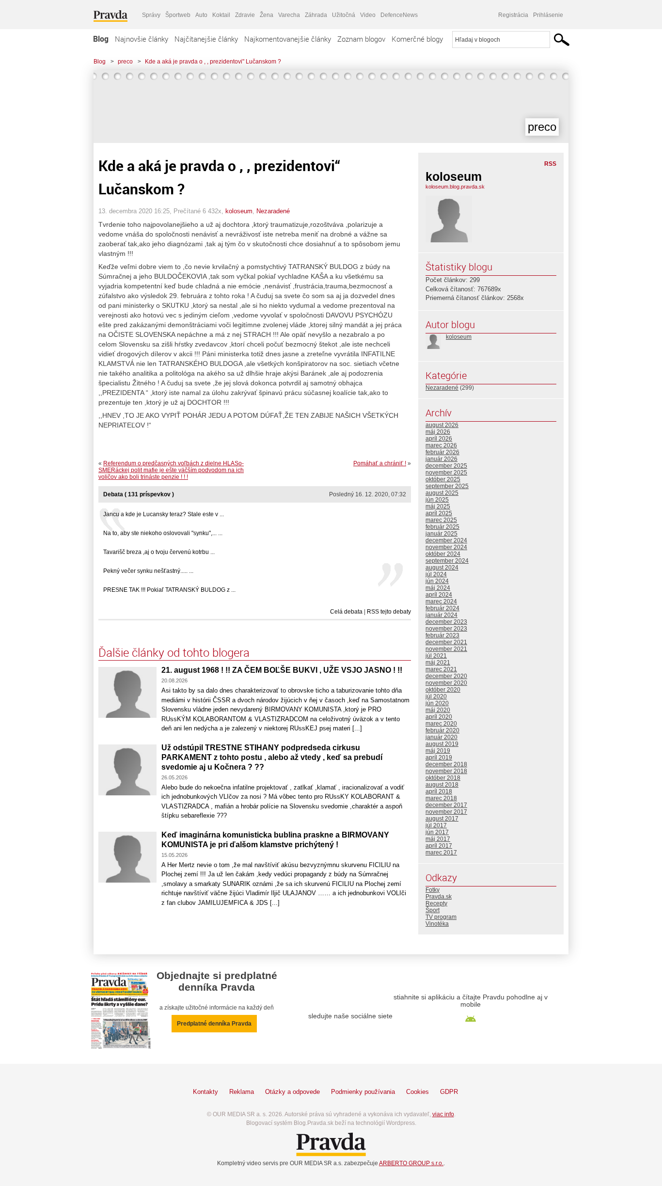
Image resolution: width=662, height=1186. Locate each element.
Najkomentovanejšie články (287, 39)
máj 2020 (438, 710)
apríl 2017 (439, 845)
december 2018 (446, 764)
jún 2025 (437, 499)
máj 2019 (438, 750)
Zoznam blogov (361, 39)
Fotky (433, 889)
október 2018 (443, 778)
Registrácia (513, 15)
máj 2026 (438, 431)
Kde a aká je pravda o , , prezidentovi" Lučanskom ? (213, 61)
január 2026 (441, 459)
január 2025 (441, 533)
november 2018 (446, 771)
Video (368, 15)
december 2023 (446, 621)
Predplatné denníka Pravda (214, 1023)
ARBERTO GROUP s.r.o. (411, 1163)
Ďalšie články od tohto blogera (174, 652)
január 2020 (441, 737)
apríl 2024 (439, 594)
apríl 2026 (439, 438)
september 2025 (447, 486)
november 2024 (446, 547)
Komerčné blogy (417, 39)
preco (125, 61)
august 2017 (442, 818)
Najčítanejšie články (206, 39)
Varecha (289, 15)
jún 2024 (437, 581)
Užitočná (343, 15)
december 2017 (446, 805)
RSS (550, 163)
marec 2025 (441, 520)
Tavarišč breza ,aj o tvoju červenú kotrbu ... (159, 552)
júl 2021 (436, 655)
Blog (101, 38)
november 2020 (446, 683)
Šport (433, 910)
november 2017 (446, 811)
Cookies (417, 1091)
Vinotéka (437, 923)
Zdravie (245, 15)
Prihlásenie (548, 15)
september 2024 (447, 560)
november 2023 (446, 628)
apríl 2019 (439, 757)
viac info (443, 1114)
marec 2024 (441, 601)
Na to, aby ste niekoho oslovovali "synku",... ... (162, 533)
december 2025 (446, 465)
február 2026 (442, 452)
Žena (266, 15)
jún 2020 (437, 703)
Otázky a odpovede (292, 1091)
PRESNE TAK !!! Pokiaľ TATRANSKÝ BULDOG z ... (169, 589)
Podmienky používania (363, 1091)
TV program (441, 917)
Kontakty (205, 1091)
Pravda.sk (439, 896)
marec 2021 (441, 669)
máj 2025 (438, 506)
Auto (201, 15)
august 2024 (442, 567)
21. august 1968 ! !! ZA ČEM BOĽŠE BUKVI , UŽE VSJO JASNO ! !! (281, 670)
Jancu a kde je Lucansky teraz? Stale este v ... (163, 514)
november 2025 (446, 472)
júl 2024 (436, 574)
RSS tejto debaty (389, 611)
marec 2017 (441, 852)
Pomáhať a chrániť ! (379, 463)
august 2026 (442, 425)
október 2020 (443, 689)
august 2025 (442, 493)
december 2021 (446, 642)
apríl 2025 (439, 513)
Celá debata (346, 611)
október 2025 (443, 479)
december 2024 (446, 540)
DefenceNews (399, 15)
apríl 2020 (439, 716)
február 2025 (442, 526)
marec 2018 (441, 798)
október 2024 (443, 554)
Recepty (436, 903)
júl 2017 (436, 825)
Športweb (177, 15)
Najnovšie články (141, 39)
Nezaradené (273, 211)
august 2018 (442, 784)
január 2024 (441, 615)
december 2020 (446, 676)
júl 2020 (436, 696)
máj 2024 (438, 588)
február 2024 (442, 608)
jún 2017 (437, 832)
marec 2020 (441, 723)
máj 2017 (438, 839)
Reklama (241, 1091)
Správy (151, 15)
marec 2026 (441, 445)
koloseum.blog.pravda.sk (455, 187)
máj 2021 (438, 662)
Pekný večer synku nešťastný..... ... (148, 571)
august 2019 (442, 744)
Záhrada (316, 15)
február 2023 (442, 635)
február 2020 (442, 730)
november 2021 (446, 649)
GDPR (449, 1091)
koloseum (238, 211)
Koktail (221, 15)
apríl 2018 (439, 791)
